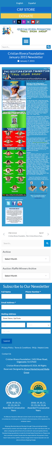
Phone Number (37, 291)
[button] (26, 41)
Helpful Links (43, 347)
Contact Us (6, 354)
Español (32, 3)
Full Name (6, 291)
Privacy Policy (7, 347)
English (19, 3)
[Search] (49, 47)
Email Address (12, 302)
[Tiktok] (38, 22)
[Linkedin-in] (28, 22)
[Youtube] (33, 22)
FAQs (34, 347)
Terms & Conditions (23, 347)
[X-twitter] (19, 22)
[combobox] (24, 47)
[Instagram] (24, 22)
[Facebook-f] (14, 22)
